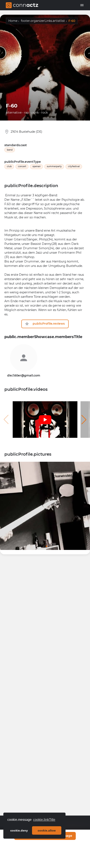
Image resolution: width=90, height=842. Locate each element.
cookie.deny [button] (19, 830)
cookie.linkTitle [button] (44, 819)
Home (12, 21)
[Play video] (45, 419)
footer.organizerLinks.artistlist (43, 21)
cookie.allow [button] (47, 830)
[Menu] (82, 5)
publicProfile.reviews (48, 323)
